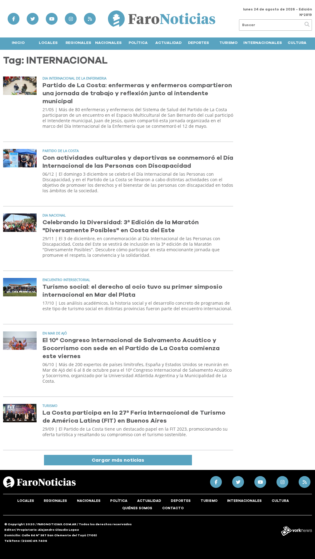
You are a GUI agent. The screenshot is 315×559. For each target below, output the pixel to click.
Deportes (198, 43)
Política (138, 43)
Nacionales (108, 43)
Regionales (78, 43)
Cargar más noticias (118, 460)
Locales (48, 43)
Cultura (297, 43)
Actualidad (168, 43)
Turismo (228, 43)
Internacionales (262, 43)
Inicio (18, 43)
